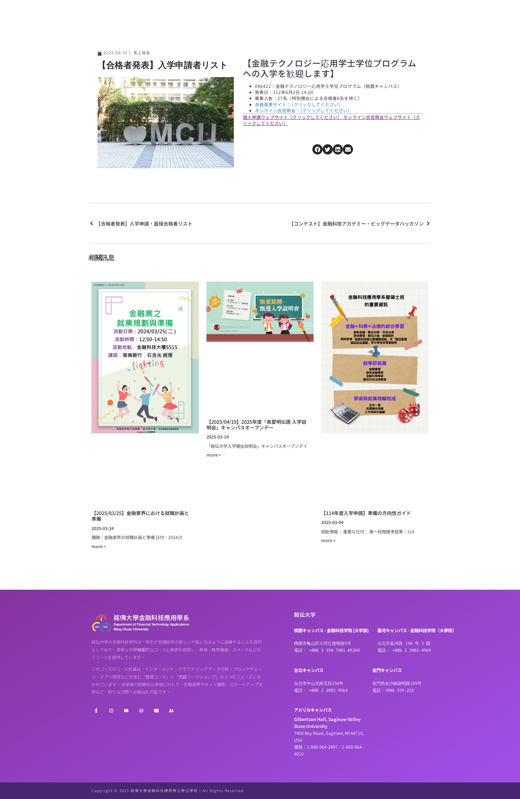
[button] (317, 149)
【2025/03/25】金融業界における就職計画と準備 (140, 515)
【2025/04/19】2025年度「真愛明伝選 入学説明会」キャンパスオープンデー (256, 424)
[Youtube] (126, 710)
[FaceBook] (96, 710)
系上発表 (141, 53)
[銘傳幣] (141, 710)
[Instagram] (111, 710)
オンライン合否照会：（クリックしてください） (303, 110)
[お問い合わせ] (156, 710)
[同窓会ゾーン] (171, 710)
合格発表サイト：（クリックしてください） (299, 104)
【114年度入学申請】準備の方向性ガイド (366, 513)
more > (98, 546)
